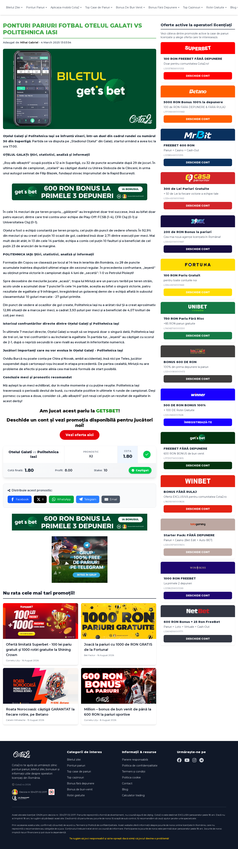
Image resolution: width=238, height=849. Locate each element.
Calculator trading (133, 795)
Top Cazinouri (191, 7)
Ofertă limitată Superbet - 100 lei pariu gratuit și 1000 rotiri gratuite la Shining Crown (39, 649)
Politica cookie (131, 777)
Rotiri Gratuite (215, 7)
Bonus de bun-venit (80, 789)
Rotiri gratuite (76, 795)
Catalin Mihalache (15, 720)
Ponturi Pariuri (35, 7)
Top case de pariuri (79, 771)
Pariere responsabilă (135, 759)
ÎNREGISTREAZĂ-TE (198, 422)
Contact (127, 783)
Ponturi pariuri (76, 765)
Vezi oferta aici (80, 435)
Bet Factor (89, 655)
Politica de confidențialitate (139, 765)
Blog (125, 789)
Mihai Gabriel (29, 42)
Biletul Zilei (13, 7)
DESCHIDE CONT (198, 75)
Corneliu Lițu (13, 660)
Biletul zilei (74, 759)
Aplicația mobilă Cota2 (65, 7)
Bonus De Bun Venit (129, 7)
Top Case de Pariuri (97, 7)
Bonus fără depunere (80, 783)
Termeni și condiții (133, 771)
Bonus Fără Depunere (162, 7)
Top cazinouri (75, 777)
